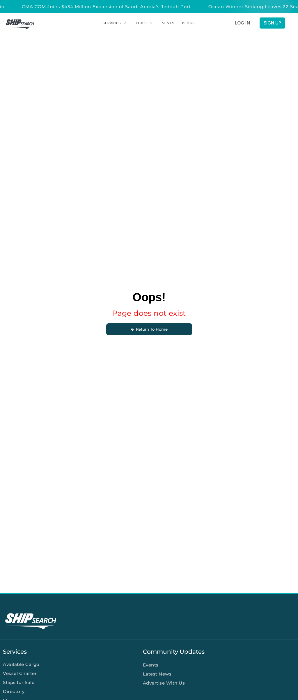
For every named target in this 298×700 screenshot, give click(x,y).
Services (111, 23)
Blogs (188, 23)
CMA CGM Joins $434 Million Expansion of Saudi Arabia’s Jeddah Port (103, 6)
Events (167, 23)
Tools (140, 23)
